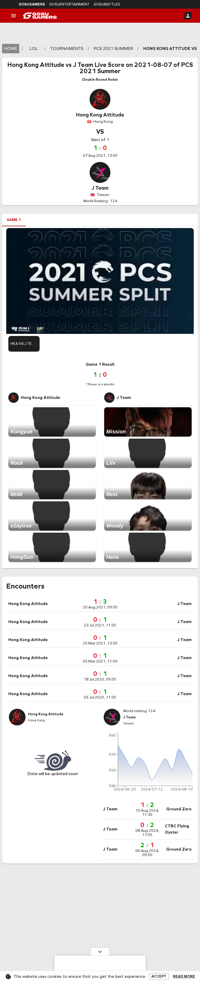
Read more (184, 976)
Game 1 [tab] (14, 220)
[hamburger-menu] (13, 15)
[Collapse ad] (100, 951)
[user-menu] (188, 15)
